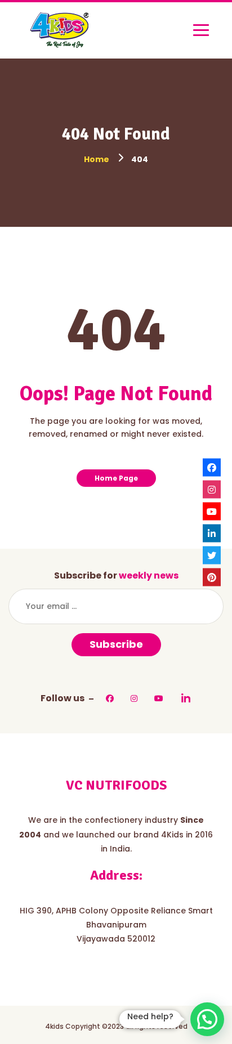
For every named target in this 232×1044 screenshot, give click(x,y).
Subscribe (116, 644)
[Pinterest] (212, 577)
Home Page (116, 478)
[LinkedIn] (212, 533)
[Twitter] (212, 555)
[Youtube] (212, 511)
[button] (207, 1019)
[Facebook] (212, 467)
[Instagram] (212, 489)
